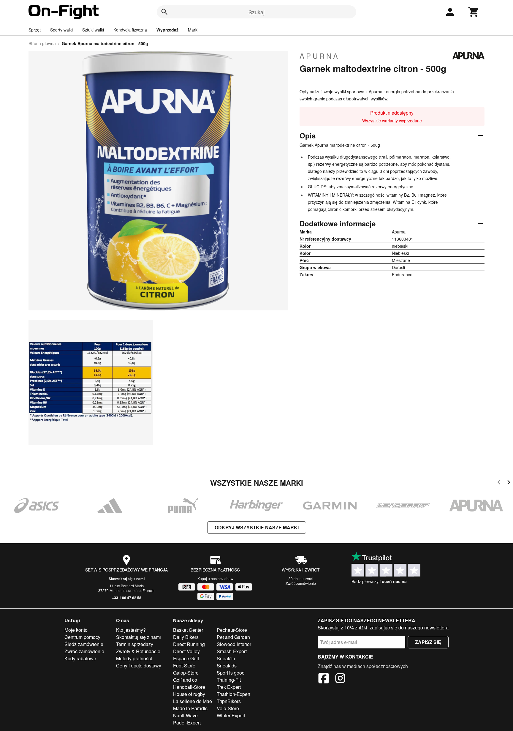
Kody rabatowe (80, 658)
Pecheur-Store (232, 629)
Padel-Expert (187, 722)
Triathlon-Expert (233, 694)
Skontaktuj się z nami (127, 578)
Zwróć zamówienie (301, 583)
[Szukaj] (164, 11)
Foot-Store (184, 665)
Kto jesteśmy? (131, 629)
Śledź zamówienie (83, 644)
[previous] (499, 483)
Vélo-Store (228, 708)
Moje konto (76, 629)
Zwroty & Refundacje (138, 651)
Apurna (320, 56)
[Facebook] (324, 679)
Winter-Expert (231, 715)
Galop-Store (186, 672)
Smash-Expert (232, 651)
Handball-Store (189, 686)
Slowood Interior (234, 644)
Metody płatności (134, 658)
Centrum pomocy (82, 637)
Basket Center (188, 629)
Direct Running (189, 644)
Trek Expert (229, 686)
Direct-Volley (186, 651)
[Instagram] (340, 679)
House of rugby (189, 694)
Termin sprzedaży (134, 644)
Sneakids (227, 665)
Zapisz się (428, 642)
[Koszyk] (474, 12)
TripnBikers (229, 701)
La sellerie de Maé (192, 701)
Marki (193, 30)
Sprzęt (34, 30)
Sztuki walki (93, 30)
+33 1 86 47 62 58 (126, 597)
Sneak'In (226, 658)
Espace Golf (186, 658)
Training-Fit (229, 679)
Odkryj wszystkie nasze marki (257, 527)
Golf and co (185, 679)
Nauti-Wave (185, 715)
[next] (508, 483)
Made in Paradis (190, 708)
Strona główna (42, 43)
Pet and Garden (233, 637)
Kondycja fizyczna (130, 30)
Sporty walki (61, 30)
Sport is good (231, 672)
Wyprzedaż (167, 30)
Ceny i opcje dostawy (138, 665)
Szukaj (256, 12)
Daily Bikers (186, 637)
